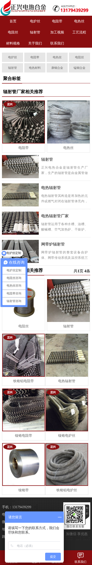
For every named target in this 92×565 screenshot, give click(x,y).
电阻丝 (13, 32)
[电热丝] (68, 122)
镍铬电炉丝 (66, 435)
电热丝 (79, 21)
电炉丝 (35, 21)
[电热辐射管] (66, 355)
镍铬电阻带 (23, 435)
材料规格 (13, 43)
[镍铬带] (23, 464)
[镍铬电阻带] (23, 410)
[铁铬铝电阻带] (23, 355)
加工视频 (57, 32)
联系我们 (57, 43)
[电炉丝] (23, 8)
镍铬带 (23, 490)
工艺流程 (79, 32)
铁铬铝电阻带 (23, 381)
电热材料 (35, 68)
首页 (13, 21)
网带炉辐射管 (53, 244)
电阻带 (57, 21)
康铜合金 (57, 68)
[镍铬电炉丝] (66, 410)
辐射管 (35, 32)
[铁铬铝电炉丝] (66, 464)
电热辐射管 (51, 188)
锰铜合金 (79, 68)
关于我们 (35, 43)
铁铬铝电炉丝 (66, 490)
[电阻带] (23, 122)
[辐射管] (68, 300)
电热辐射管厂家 (55, 216)
